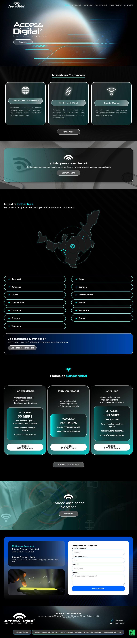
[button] (25, 101)
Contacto (128, 5)
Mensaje (75, 573)
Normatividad (101, 5)
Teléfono (75, 564)
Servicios (88, 5)
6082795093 (117, 623)
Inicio (67, 5)
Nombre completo (79, 548)
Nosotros (76, 5)
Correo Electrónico (79, 556)
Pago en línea (115, 5)
